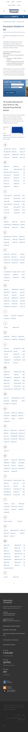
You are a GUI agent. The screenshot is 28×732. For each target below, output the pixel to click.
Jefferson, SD (16, 327)
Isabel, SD (13, 318)
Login (18, 5)
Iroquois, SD (7, 318)
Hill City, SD (23, 298)
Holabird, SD (7, 300)
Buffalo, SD (16, 183)
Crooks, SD (24, 212)
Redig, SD (13, 462)
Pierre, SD (6, 436)
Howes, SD (22, 303)
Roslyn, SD (6, 471)
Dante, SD (14, 221)
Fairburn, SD (7, 254)
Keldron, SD (21, 336)
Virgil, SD (22, 533)
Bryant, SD (6, 183)
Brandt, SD (16, 178)
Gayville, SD (6, 274)
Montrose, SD (17, 386)
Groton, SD (6, 280)
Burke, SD (16, 186)
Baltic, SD (16, 166)
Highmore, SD (15, 298)
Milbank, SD (17, 380)
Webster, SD (7, 553)
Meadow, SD (17, 377)
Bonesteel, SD (7, 175)
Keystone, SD (7, 339)
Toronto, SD (7, 506)
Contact (19, 1)
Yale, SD (6, 577)
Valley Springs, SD (14, 530)
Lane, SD (15, 351)
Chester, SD (16, 204)
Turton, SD (13, 509)
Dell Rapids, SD (15, 224)
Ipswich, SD (20, 315)
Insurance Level (7, 21)
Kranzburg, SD (21, 339)
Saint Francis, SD (17, 480)
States (13, 21)
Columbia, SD (16, 210)
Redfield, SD (7, 462)
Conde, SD (24, 210)
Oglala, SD (20, 412)
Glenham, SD (7, 277)
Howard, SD (14, 303)
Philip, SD (6, 433)
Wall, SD (6, 548)
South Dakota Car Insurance (17, 71)
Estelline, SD (22, 242)
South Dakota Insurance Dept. (10, 42)
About (13, 1)
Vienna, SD (12, 533)
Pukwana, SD (13, 441)
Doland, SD (6, 227)
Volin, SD (12, 536)
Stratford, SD (16, 494)
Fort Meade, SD (15, 259)
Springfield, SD (7, 491)
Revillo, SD (20, 465)
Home (8, 1)
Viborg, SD (6, 533)
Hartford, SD (7, 292)
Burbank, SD (7, 186)
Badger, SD (6, 166)
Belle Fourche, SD (18, 169)
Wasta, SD (6, 550)
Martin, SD (6, 374)
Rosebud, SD (21, 468)
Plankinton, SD (22, 436)
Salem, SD (6, 483)
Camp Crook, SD (8, 195)
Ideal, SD (6, 315)
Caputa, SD (6, 198)
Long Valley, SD (17, 359)
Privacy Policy (12, 709)
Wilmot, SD (6, 562)
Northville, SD (7, 403)
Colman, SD (24, 207)
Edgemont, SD (22, 236)
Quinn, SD (6, 450)
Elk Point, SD (7, 239)
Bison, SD (16, 172)
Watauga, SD (18, 550)
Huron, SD (22, 306)
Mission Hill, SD (17, 383)
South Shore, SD (17, 489)
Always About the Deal (9, 644)
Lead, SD (6, 354)
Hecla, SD (6, 295)
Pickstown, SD (13, 433)
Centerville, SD (17, 201)
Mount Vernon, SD (8, 389)
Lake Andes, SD (17, 348)
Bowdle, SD (16, 175)
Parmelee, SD (22, 430)
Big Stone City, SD (8, 172)
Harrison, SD (23, 289)
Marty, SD (16, 374)
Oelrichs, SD (14, 412)
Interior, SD (13, 315)
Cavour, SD (6, 201)
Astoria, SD (15, 157)
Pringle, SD (6, 441)
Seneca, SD (6, 486)
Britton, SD (16, 180)
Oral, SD (13, 418)
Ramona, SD (14, 459)
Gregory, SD (24, 277)
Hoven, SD (6, 303)
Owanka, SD (7, 421)
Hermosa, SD (23, 295)
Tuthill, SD (20, 509)
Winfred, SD (17, 562)
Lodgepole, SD (7, 359)
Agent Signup (11, 5)
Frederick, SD (14, 262)
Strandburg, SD (7, 494)
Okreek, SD (6, 415)
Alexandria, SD (7, 151)
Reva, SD (13, 465)
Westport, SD (7, 556)
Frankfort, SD (7, 262)
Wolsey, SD (6, 565)
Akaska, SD (22, 148)
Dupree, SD (23, 227)
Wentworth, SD (18, 553)
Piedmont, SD (22, 433)
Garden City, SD (16, 271)
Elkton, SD (15, 239)
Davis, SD (23, 221)
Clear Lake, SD (16, 207)
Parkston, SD (13, 430)
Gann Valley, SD (7, 271)
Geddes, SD (15, 274)
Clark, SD (6, 207)
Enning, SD (6, 242)
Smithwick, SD (7, 489)
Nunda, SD (14, 403)
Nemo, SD (6, 398)
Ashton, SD (6, 157)
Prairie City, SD (22, 439)
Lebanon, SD (16, 354)
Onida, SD (6, 418)
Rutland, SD (14, 471)
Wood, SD (17, 565)
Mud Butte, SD (17, 389)
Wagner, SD (6, 545)
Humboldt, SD (7, 306)
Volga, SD (6, 536)
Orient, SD (20, 418)
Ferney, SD (22, 257)
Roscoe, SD (14, 468)
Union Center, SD (8, 521)
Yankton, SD (16, 577)
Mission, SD (6, 383)
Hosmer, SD (14, 300)
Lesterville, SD (16, 357)
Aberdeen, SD (7, 148)
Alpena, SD (22, 151)
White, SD (17, 556)
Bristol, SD (6, 180)
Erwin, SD (15, 242)
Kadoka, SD (6, 336)
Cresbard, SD (16, 212)
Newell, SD (6, 400)
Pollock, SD (6, 439)
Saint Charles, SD (8, 480)
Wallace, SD (17, 548)
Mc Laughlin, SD (7, 377)
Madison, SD (7, 371)
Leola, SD (6, 357)
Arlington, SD (15, 154)
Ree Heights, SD (22, 462)
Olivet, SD (20, 415)
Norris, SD (24, 400)
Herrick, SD (6, 298)
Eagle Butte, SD (7, 236)
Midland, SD (6, 380)
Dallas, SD (6, 221)
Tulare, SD (6, 509)
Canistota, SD (16, 195)
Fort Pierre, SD (23, 259)
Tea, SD (13, 503)
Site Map (5, 709)
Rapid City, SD (21, 459)
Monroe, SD (6, 386)
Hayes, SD (14, 292)
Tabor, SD (6, 503)
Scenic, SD (15, 483)
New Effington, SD (16, 398)
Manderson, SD (17, 371)
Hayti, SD (22, 292)
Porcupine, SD (13, 439)
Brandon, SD (7, 178)
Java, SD (6, 327)
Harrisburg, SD (15, 289)
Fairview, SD (23, 254)
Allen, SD (14, 151)
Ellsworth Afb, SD (23, 239)
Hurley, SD (14, 306)
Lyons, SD (15, 362)
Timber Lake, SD (22, 503)
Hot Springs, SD (24, 300)
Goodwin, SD (16, 277)
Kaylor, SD (14, 336)
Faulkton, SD (7, 257)
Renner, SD (6, 465)
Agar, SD (14, 148)
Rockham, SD (7, 468)
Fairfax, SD (13, 254)
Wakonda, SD (18, 545)
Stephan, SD (16, 491)
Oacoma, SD (7, 412)
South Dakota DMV (7, 45)
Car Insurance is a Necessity (10, 640)
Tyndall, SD (6, 512)
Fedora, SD (14, 257)
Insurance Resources (11, 626)
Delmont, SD (24, 224)
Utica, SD (19, 521)
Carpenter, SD (16, 198)
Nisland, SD (14, 400)
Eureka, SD (6, 245)
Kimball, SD (14, 339)
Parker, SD (6, 430)
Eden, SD (15, 236)
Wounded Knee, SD (8, 568)
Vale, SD (6, 530)
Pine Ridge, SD (14, 436)
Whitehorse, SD (18, 559)
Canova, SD (24, 195)
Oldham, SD (14, 415)
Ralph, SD (6, 459)
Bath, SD (6, 169)
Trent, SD (20, 506)
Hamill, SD (6, 289)
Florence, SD (7, 259)
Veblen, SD (22, 530)
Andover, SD (7, 154)
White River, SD (7, 559)
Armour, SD (22, 154)
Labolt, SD (6, 348)
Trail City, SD (14, 506)
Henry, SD (14, 295)
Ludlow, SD (6, 362)
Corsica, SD (6, 212)
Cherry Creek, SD (8, 204)
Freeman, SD (23, 262)
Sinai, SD (15, 486)
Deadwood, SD (7, 224)
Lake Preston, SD (8, 351)
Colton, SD (6, 210)
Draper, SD (14, 227)
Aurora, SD (22, 157)
